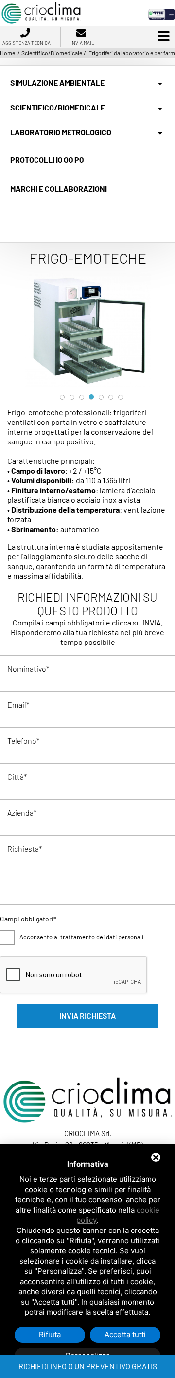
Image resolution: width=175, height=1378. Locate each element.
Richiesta (23, 848)
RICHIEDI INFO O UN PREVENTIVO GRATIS (87, 1366)
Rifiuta (50, 1334)
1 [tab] (62, 397)
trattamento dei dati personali (101, 937)
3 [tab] (81, 397)
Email (16, 704)
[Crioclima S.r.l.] (41, 5)
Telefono (21, 740)
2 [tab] (72, 397)
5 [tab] (101, 397)
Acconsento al (81, 937)
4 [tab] (91, 397)
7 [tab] (120, 397)
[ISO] (161, 14)
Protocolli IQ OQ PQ (47, 159)
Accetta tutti (125, 1334)
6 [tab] (110, 397)
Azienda (20, 812)
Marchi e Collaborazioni (58, 188)
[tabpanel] (87, 330)
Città (15, 776)
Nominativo (26, 668)
